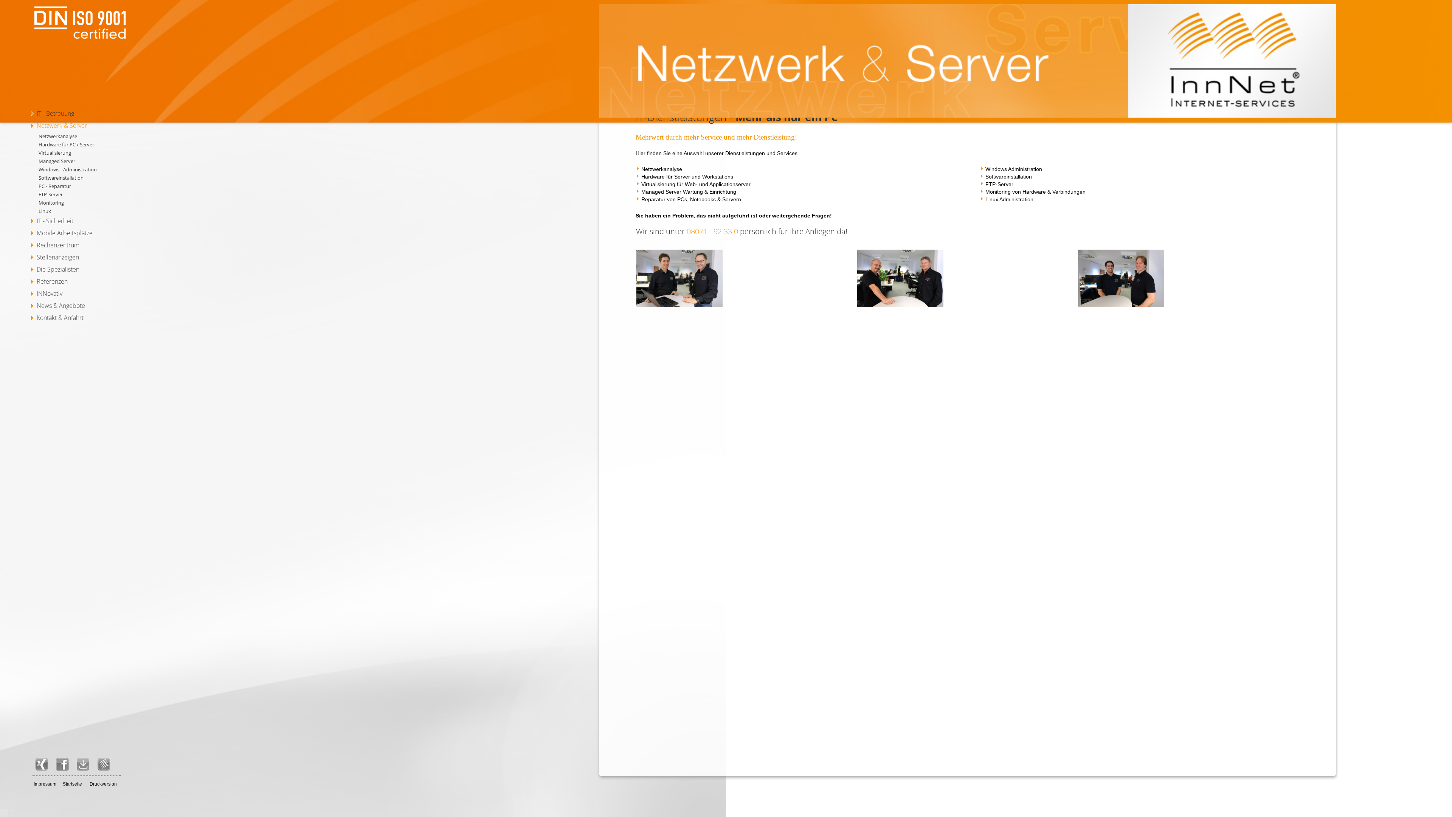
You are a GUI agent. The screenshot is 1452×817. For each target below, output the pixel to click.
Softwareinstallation (61, 177)
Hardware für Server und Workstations (687, 177)
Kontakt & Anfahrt (60, 318)
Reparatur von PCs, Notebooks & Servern (691, 199)
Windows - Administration (68, 169)
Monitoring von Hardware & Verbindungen (1035, 192)
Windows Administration (1013, 169)
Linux (45, 211)
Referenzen (52, 281)
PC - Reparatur (55, 186)
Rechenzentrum (58, 245)
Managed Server (57, 161)
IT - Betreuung (55, 113)
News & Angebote (61, 305)
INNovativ (49, 293)
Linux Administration (1009, 199)
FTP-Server (51, 194)
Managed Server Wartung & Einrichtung (688, 192)
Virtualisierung (55, 152)
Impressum (45, 784)
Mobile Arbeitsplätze (65, 233)
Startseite (72, 784)
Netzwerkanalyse (58, 136)
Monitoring (51, 202)
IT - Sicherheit (55, 221)
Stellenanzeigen (58, 257)
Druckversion (103, 784)
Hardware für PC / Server (66, 144)
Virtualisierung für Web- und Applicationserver (696, 184)
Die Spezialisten (58, 269)
